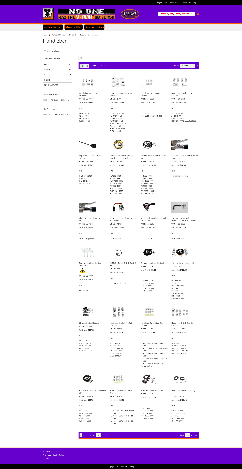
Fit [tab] (45, 74)
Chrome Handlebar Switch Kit (153, 263)
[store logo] (48, 14)
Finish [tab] (47, 80)
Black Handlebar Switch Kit (152, 390)
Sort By (176, 66)
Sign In (196, 2)
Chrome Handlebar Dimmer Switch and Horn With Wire (121, 156)
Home (45, 35)
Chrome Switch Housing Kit (182, 263)
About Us (47, 451)
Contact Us (47, 458)
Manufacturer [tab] (51, 85)
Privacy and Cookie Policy (53, 455)
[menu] (121, 27)
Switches (83, 35)
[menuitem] (53, 27)
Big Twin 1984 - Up (58, 35)
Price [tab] (46, 64)
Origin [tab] (47, 69)
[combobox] (176, 14)
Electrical (72, 35)
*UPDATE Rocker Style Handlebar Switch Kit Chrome (183, 219)
